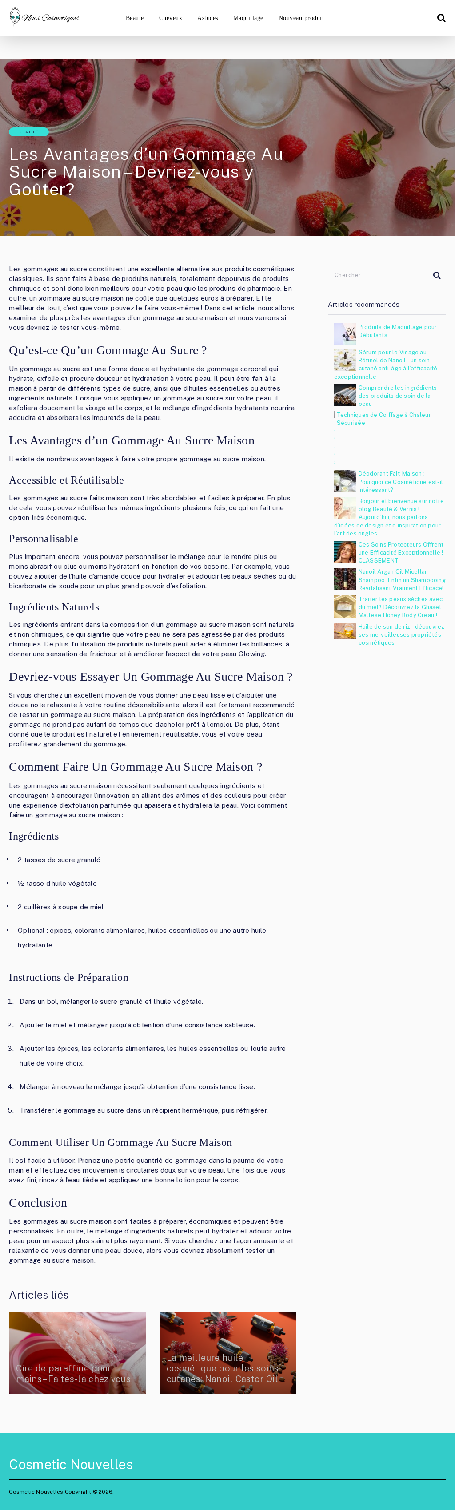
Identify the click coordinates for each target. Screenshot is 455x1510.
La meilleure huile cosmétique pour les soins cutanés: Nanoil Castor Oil (223, 1368)
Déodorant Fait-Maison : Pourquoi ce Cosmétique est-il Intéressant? (401, 481)
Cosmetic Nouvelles (71, 1464)
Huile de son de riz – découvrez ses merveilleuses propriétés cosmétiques (402, 634)
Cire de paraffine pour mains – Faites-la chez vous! (74, 1373)
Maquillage (248, 18)
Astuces (207, 18)
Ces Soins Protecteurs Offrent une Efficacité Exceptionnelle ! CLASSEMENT (401, 552)
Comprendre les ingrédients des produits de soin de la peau (398, 395)
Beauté (135, 18)
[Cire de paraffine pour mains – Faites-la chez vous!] (77, 1353)
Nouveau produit (301, 18)
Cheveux (170, 18)
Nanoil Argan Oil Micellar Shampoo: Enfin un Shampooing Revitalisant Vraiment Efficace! (402, 579)
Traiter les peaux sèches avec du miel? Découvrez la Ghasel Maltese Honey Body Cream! (401, 607)
